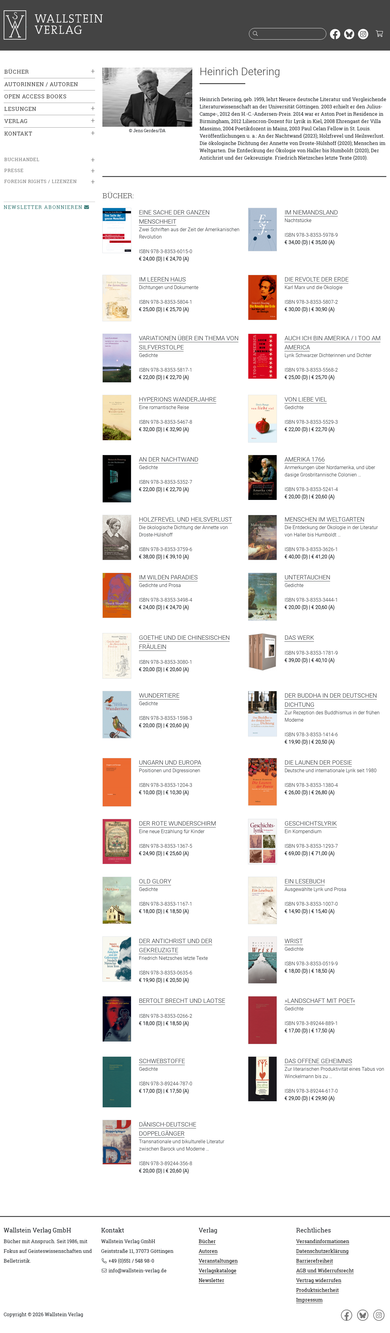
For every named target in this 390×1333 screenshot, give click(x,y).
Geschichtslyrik (311, 823)
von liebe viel (306, 399)
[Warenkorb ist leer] (379, 34)
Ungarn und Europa (170, 762)
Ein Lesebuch (305, 881)
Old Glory (155, 881)
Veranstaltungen (218, 1260)
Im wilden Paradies (168, 577)
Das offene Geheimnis (318, 1061)
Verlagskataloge (217, 1270)
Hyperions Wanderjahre (177, 399)
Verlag (16, 121)
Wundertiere (159, 695)
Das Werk (299, 637)
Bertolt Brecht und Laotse (182, 1000)
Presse (14, 170)
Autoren (208, 1251)
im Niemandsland (311, 212)
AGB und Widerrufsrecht (325, 1270)
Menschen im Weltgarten (324, 519)
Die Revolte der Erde (317, 279)
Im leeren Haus (162, 279)
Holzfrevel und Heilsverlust (185, 519)
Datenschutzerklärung (322, 1251)
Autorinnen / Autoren (41, 84)
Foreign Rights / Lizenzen (40, 181)
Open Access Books (35, 96)
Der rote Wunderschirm (177, 823)
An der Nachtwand (168, 459)
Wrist (294, 941)
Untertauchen (307, 577)
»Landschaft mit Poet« (320, 1000)
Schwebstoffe (162, 1061)
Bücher (16, 72)
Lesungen (20, 109)
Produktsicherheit (317, 1290)
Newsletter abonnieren (43, 207)
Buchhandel (22, 159)
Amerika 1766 (305, 459)
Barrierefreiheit (314, 1260)
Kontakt (18, 133)
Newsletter (211, 1280)
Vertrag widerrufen (318, 1280)
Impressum (309, 1299)
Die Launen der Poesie (318, 762)
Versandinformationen (322, 1241)
